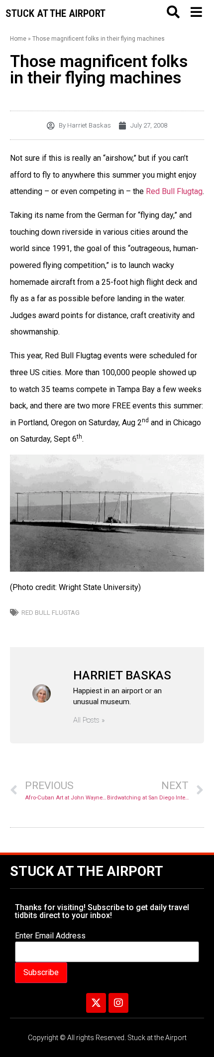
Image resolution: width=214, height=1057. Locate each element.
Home (18, 38)
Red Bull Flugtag (174, 191)
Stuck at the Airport (86, 871)
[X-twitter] (96, 1003)
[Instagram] (118, 1003)
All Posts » (89, 720)
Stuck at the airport (55, 13)
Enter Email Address (50, 936)
